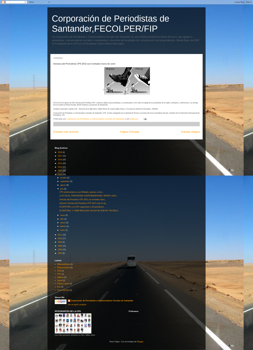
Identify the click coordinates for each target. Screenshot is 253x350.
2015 (60, 163)
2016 (60, 159)
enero (62, 230)
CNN (59, 271)
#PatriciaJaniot (63, 267)
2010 (60, 238)
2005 (60, 253)
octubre (63, 178)
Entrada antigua (190, 131)
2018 (60, 152)
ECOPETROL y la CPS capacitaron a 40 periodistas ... (82, 207)
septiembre (65, 181)
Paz (58, 287)
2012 (60, 174)
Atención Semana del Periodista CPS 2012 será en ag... (83, 203)
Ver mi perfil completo (77, 304)
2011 (60, 235)
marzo (63, 223)
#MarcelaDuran (63, 264)
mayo (62, 215)
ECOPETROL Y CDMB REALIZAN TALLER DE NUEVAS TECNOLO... (89, 211)
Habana (60, 277)
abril (62, 219)
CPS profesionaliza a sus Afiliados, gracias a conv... (81, 192)
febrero (63, 226)
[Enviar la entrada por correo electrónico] (145, 119)
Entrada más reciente (65, 131)
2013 (60, 171)
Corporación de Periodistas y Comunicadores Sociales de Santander (102, 301)
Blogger (140, 341)
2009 (60, 242)
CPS (59, 274)
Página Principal (129, 131)
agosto (63, 185)
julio (62, 189)
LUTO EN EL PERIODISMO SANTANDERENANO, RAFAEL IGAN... (88, 196)
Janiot (59, 280)
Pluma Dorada (63, 290)
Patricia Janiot (63, 284)
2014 (60, 167)
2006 (60, 249)
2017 (60, 156)
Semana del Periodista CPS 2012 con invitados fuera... (82, 199)
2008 (60, 246)
